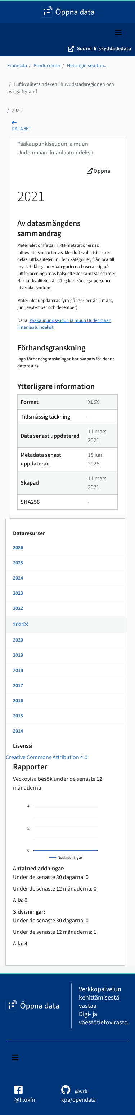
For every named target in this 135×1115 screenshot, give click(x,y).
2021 (17, 110)
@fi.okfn (24, 1100)
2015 (18, 716)
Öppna (101, 171)
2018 (18, 670)
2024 (18, 578)
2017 (18, 685)
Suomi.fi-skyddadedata (104, 48)
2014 (18, 731)
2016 (18, 700)
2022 (18, 608)
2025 (18, 563)
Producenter (46, 65)
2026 (18, 547)
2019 (18, 655)
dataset (22, 129)
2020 (18, 640)
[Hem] (67, 12)
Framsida (17, 65)
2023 (18, 593)
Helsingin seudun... (87, 65)
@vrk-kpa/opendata (78, 1096)
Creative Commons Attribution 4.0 (46, 757)
